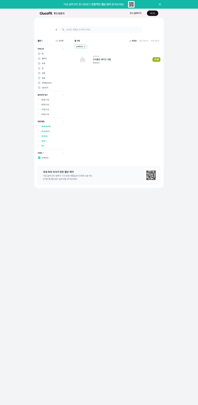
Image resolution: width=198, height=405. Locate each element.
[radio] (39, 99)
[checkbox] (39, 53)
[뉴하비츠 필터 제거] (84, 46)
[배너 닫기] (160, 4)
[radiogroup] (51, 107)
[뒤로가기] (56, 29)
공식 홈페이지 (136, 13)
